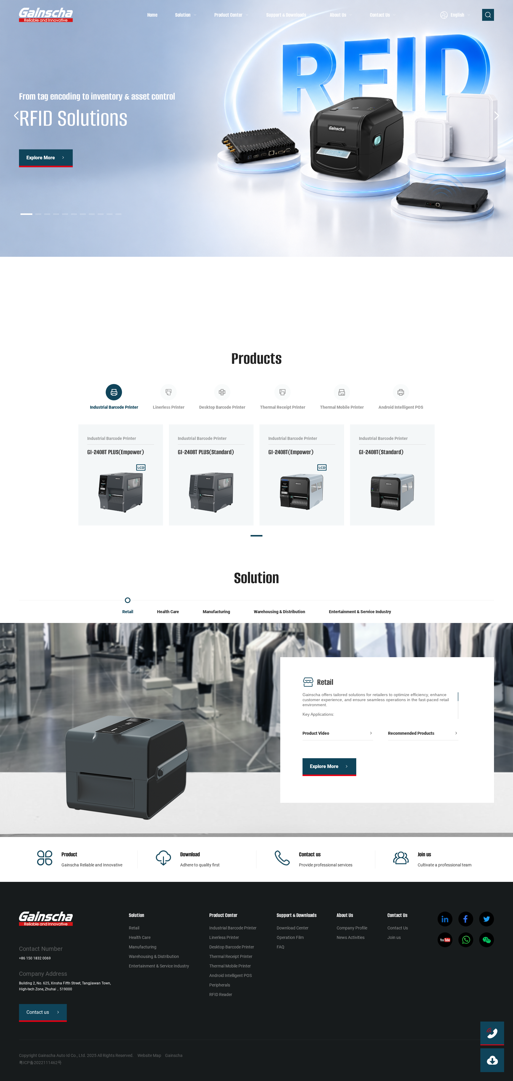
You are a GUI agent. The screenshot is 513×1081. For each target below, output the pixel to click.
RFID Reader (220, 994)
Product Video (316, 733)
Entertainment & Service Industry (360, 611)
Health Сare (168, 611)
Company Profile (352, 928)
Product (69, 854)
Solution (183, 14)
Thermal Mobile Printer (230, 966)
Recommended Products (411, 733)
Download (190, 854)
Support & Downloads (286, 14)
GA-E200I (205, 303)
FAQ (280, 947)
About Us (338, 14)
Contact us (310, 854)
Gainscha (174, 1055)
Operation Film (290, 937)
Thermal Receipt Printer (230, 956)
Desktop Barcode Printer (231, 947)
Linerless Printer (224, 937)
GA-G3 (141, 303)
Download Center (292, 928)
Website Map (149, 1055)
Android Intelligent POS (230, 975)
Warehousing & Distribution (279, 611)
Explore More (40, 158)
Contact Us (380, 14)
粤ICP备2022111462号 (40, 1062)
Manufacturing (216, 611)
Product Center (228, 14)
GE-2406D (293, 303)
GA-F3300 (235, 303)
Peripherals (219, 985)
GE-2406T (324, 303)
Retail (127, 611)
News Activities (351, 937)
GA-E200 (176, 303)
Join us (424, 854)
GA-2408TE (103, 303)
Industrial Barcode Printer (232, 928)
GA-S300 (264, 303)
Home (152, 14)
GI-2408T (353, 303)
